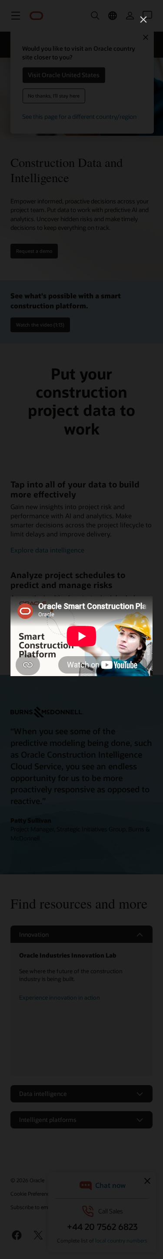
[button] (143, 19)
